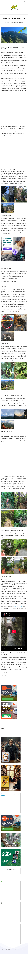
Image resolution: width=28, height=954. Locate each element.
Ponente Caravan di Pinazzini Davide (18, 75)
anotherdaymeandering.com (14, 10)
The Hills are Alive (5, 610)
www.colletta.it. (18, 607)
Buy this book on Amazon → (11, 872)
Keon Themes (23, 950)
